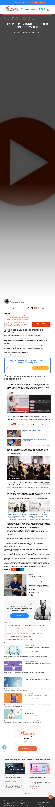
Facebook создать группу (43, 802)
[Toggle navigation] (22, 9)
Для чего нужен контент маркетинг (26, 803)
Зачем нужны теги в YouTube (38, 777)
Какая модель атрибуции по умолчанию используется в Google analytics (11, 802)
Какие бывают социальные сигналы (27, 799)
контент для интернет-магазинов (22, 419)
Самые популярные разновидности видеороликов (17, 317)
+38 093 (30, 9)
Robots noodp (40, 800)
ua (47, 7)
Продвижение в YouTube (11, 775)
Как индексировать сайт (43, 799)
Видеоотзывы (10, 491)
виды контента (23, 335)
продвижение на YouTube (20, 350)
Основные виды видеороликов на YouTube (15, 315)
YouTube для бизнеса (18, 564)
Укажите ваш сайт (27, 748)
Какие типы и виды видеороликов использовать (17, 319)
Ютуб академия (24, 805)
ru (47, 10)
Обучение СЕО (8, 799)
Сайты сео (39, 804)
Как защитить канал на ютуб (11, 805)
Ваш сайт (11, 368)
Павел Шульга (17, 299)
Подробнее (10, 790)
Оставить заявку (38, 2)
